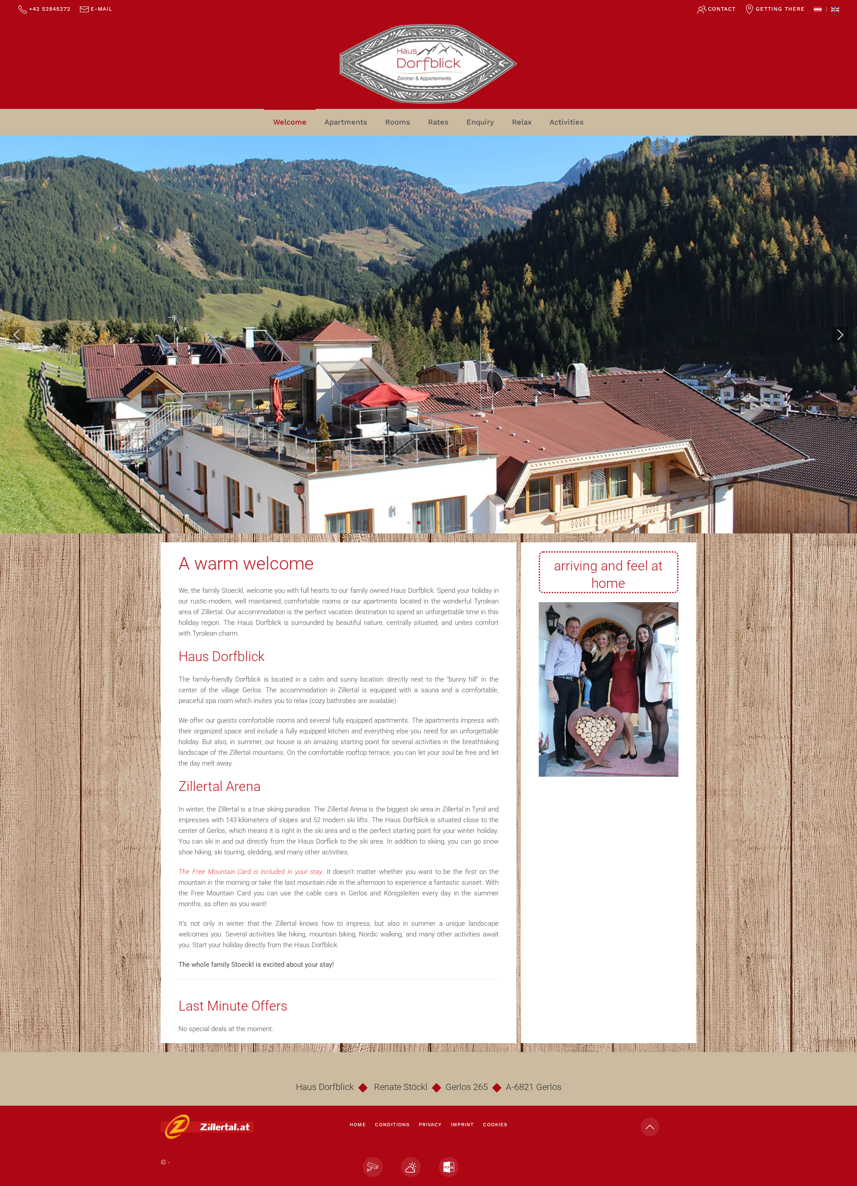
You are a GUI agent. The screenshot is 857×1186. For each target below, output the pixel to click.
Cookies (495, 1125)
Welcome (290, 122)
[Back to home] (428, 63)
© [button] (163, 1162)
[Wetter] (411, 1167)
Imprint (462, 1125)
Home (357, 1125)
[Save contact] (449, 1167)
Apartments (345, 122)
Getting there (780, 9)
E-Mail (101, 9)
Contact (722, 9)
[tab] (409, 522)
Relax (522, 122)
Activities (566, 122)
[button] (17, 334)
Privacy (430, 1125)
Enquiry (480, 122)
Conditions (392, 1125)
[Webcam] (373, 1167)
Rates (438, 122)
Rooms (397, 122)
